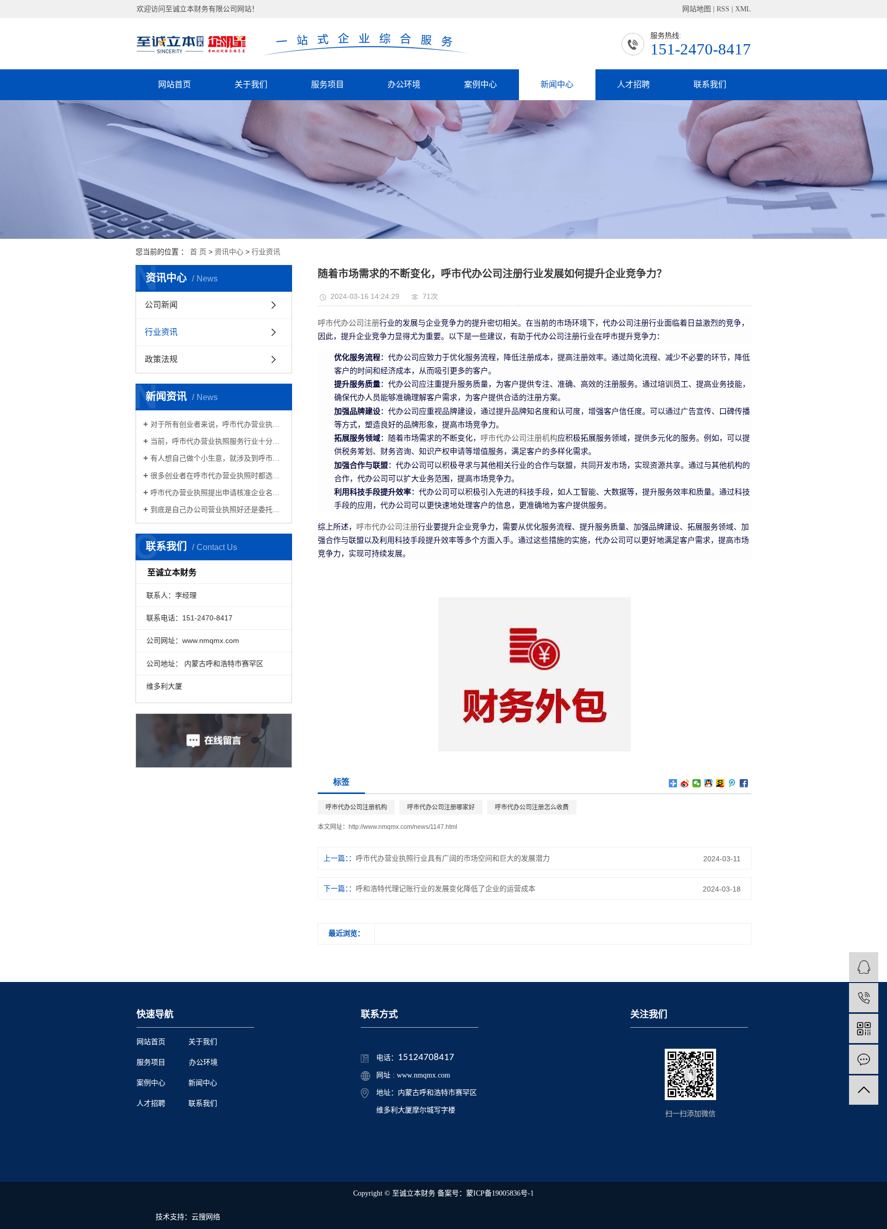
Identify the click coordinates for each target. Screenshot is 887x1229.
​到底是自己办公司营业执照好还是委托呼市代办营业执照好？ (217, 509)
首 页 (198, 252)
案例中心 (480, 84)
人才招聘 (633, 84)
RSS (723, 9)
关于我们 (251, 84)
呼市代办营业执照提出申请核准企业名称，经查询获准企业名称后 (217, 492)
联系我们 (709, 84)
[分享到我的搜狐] (720, 783)
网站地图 (696, 9)
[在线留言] (863, 1059)
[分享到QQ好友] (708, 783)
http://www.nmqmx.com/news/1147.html (403, 826)
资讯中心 (229, 252)
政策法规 (161, 359)
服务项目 (327, 84)
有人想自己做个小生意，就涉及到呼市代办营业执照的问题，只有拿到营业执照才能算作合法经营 (217, 458)
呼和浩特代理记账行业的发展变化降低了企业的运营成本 (445, 888)
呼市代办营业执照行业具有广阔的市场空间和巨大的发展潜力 (453, 858)
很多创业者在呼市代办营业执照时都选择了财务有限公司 (217, 475)
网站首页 (174, 84)
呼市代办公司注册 (348, 323)
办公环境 (404, 84)
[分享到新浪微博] (685, 783)
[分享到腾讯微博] (732, 783)
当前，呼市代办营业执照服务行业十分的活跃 (217, 441)
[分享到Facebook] (744, 783)
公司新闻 (161, 304)
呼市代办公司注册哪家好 (441, 807)
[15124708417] (863, 997)
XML (743, 9)
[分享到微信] (696, 783)
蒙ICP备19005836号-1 (500, 1193)
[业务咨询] (863, 966)
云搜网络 (205, 1217)
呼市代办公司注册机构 (518, 438)
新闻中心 (557, 84)
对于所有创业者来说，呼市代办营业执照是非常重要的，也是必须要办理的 (217, 424)
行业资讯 (266, 252)
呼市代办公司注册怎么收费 (532, 807)
